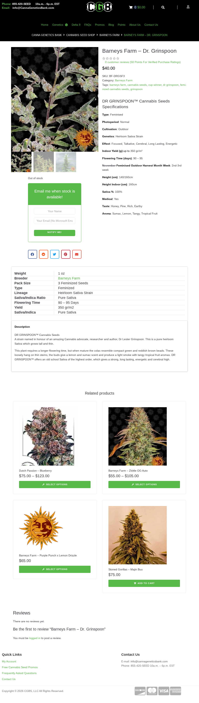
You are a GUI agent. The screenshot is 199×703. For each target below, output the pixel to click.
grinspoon (136, 89)
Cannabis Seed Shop (80, 35)
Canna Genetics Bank (47, 35)
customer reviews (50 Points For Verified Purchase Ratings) (143, 62)
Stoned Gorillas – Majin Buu (125, 569)
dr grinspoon (171, 84)
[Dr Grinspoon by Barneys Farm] (54, 99)
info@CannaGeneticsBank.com (33, 7)
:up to (116, 150)
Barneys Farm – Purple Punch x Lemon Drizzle (48, 555)
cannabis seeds (137, 84)
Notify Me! (54, 232)
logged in (34, 638)
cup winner (154, 84)
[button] (13, 99)
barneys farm (118, 84)
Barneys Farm (110, 35)
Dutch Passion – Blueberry (35, 470)
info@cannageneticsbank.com (149, 661)
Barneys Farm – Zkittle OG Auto (128, 470)
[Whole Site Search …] (163, 7)
